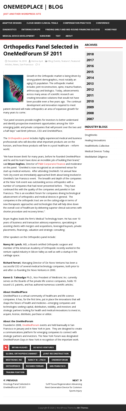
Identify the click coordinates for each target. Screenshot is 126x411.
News (16, 64)
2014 (90, 77)
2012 (90, 89)
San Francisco (26, 64)
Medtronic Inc (14, 359)
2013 (90, 83)
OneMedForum (31, 325)
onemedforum (60, 359)
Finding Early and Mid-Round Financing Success (72, 29)
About (69, 36)
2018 (90, 54)
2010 (90, 101)
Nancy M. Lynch (37, 359)
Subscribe (45, 36)
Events (57, 61)
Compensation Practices (77, 23)
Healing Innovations (95, 140)
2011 (90, 95)
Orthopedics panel (18, 138)
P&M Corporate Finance (51, 163)
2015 (90, 72)
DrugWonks (91, 134)
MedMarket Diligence (96, 156)
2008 (90, 113)
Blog (50, 61)
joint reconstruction (56, 353)
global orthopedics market (21, 353)
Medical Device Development (19, 36)
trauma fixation (15, 372)
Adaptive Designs (11, 23)
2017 (90, 60)
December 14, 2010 (17, 61)
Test (58, 36)
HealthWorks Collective (97, 145)
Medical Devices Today (97, 151)
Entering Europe (30, 29)
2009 (90, 107)
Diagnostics (9, 29)
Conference (102, 23)
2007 (90, 119)
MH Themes (82, 407)
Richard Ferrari (35, 366)
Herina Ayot (37, 61)
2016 (90, 66)
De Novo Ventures (43, 347)
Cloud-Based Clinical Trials (42, 23)
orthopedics (13, 366)
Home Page (111, 29)
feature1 (65, 61)
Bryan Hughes (19, 347)
